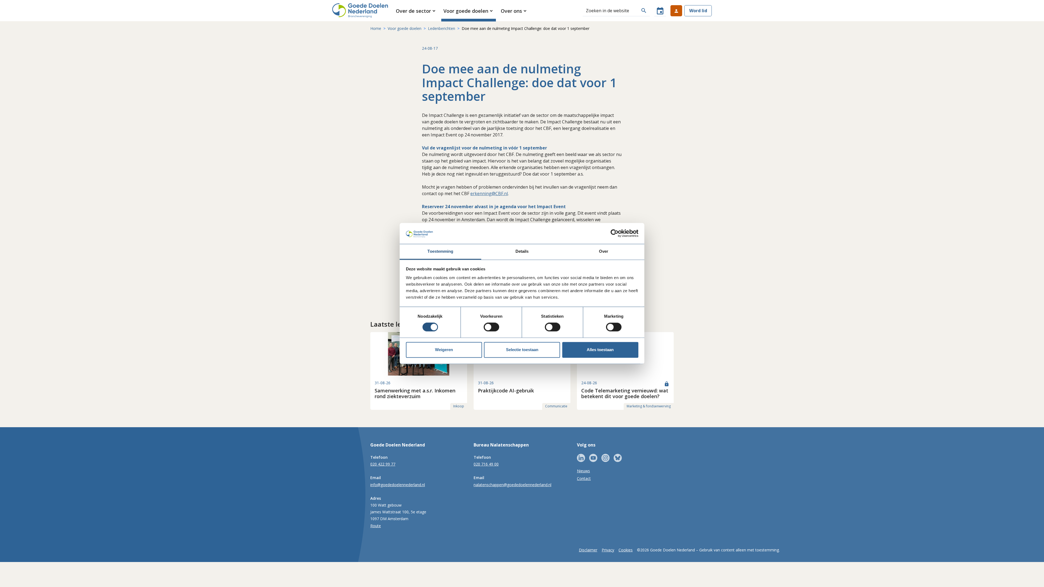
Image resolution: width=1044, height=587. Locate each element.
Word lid (698, 11)
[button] (416, 10)
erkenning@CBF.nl (489, 193)
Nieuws (583, 470)
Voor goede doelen (404, 28)
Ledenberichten (441, 28)
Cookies (626, 549)
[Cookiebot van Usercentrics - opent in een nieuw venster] (614, 233)
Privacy (608, 549)
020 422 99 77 (382, 464)
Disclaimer (588, 549)
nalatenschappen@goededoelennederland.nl (512, 484)
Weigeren (444, 349)
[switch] (491, 327)
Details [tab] (522, 251)
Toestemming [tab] (440, 251)
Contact (584, 478)
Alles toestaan (600, 349)
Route (375, 525)
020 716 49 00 (486, 464)
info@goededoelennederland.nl (397, 484)
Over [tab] (603, 251)
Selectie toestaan (522, 349)
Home (375, 28)
